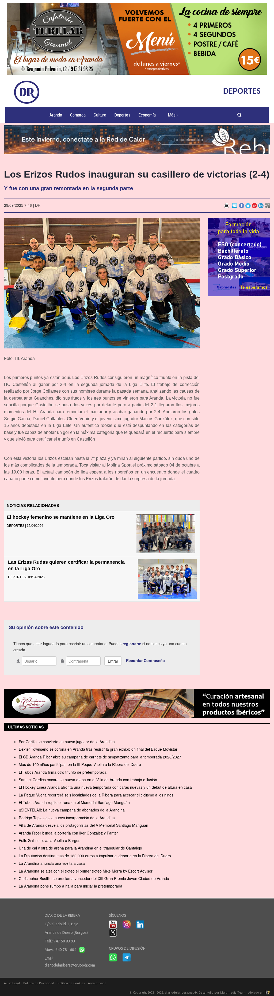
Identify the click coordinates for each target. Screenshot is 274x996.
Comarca (78, 115)
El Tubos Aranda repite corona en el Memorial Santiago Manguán (74, 802)
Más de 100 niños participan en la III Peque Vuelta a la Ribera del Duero (80, 764)
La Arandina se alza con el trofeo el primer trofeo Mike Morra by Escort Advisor (86, 871)
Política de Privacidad (38, 983)
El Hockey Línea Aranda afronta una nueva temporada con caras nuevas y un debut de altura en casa (105, 787)
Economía (147, 115)
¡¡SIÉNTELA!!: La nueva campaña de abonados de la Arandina (72, 810)
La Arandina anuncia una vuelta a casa (52, 863)
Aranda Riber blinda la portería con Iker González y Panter (68, 833)
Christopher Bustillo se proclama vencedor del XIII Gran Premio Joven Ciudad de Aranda (94, 878)
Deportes (122, 115)
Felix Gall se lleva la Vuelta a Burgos (49, 840)
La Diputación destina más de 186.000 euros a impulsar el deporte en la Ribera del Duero (95, 855)
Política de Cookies (71, 983)
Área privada (97, 983)
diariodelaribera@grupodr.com (70, 965)
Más (172, 115)
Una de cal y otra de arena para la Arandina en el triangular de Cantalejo (80, 848)
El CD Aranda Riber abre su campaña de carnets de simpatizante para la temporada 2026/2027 (100, 757)
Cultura (100, 115)
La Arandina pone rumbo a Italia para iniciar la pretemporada (70, 886)
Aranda (56, 115)
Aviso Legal (12, 983)
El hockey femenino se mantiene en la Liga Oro (61, 517)
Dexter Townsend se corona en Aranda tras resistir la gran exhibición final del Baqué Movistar (98, 749)
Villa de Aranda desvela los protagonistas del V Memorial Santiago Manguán (83, 825)
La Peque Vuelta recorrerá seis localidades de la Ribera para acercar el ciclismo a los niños (96, 795)
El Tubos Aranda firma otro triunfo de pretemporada (62, 772)
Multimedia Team (233, 992)
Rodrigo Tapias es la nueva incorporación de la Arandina (67, 817)
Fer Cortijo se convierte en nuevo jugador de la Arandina (67, 741)
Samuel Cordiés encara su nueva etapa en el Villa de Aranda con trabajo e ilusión (88, 779)
